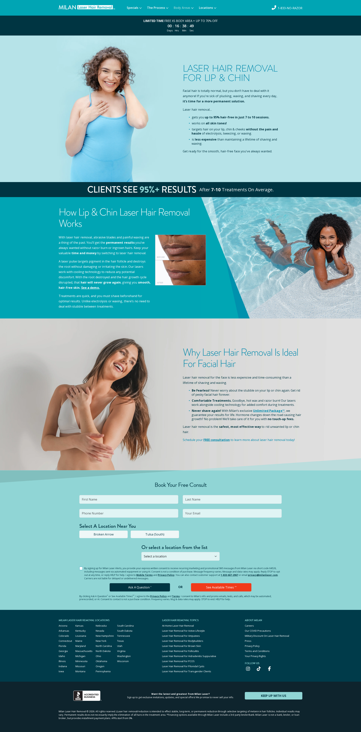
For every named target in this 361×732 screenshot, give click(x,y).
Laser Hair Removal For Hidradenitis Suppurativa (189, 656)
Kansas (79, 625)
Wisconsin (123, 661)
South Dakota (124, 630)
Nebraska (101, 625)
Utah (119, 646)
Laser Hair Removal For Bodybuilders (182, 641)
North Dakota (103, 651)
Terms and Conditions (257, 651)
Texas (120, 641)
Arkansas (64, 630)
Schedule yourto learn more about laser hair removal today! (239, 440)
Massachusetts (84, 651)
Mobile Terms (144, 575)
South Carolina (125, 625)
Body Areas (182, 8)
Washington (124, 656)
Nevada (100, 630)
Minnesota (81, 661)
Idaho (62, 656)
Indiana (63, 666)
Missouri (80, 666)
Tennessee (123, 635)
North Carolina (104, 646)
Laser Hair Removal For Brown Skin (181, 646)
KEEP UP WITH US (273, 696)
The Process (156, 8)
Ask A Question (139, 587)
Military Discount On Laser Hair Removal (267, 635)
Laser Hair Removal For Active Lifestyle (183, 630)
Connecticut (65, 641)
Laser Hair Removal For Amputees (181, 635)
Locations (206, 8)
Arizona (63, 625)
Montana (80, 671)
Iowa (61, 671)
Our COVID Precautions (258, 630)
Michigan (80, 656)
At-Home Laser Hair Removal (178, 625)
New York (101, 641)
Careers (249, 625)
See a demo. (90, 288)
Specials (132, 8)
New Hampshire (105, 635)
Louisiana (80, 635)
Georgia (63, 651)
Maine (78, 641)
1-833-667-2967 (229, 575)
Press (248, 641)
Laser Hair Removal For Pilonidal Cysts (183, 666)
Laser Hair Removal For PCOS (178, 661)
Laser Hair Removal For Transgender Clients (186, 671)
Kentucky (80, 630)
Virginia (121, 651)
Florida (62, 646)
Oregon (100, 666)
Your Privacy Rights (255, 656)
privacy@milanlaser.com (263, 575)
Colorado (64, 635)
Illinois (62, 661)
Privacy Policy (166, 575)
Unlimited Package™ (269, 411)
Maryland (80, 646)
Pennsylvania (103, 671)
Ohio (98, 656)
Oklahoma (101, 661)
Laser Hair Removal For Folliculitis (180, 651)
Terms (176, 596)
